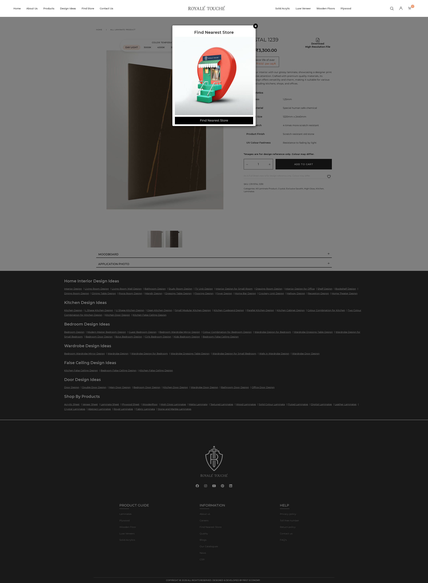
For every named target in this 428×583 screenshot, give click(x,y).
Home (17, 8)
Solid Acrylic (282, 8)
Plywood (346, 8)
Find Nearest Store (214, 120)
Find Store (88, 8)
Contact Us (106, 8)
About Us (32, 8)
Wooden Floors (325, 8)
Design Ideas (68, 8)
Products (48, 8)
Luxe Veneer (303, 8)
